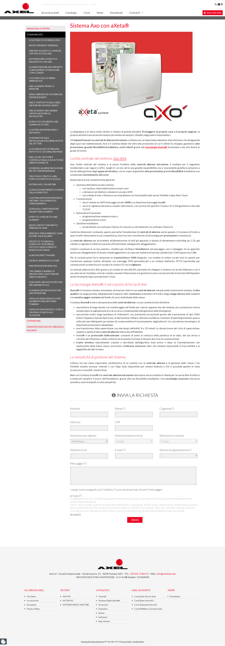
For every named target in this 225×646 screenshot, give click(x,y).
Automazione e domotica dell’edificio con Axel (43, 60)
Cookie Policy (138, 641)
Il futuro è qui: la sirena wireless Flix (42, 79)
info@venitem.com (166, 573)
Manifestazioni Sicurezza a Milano (45, 328)
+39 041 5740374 (139, 573)
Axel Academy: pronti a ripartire (41, 87)
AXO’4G (67, 596)
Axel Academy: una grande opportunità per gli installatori (43, 113)
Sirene (101, 613)
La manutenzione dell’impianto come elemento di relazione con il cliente (46, 70)
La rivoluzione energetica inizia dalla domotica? (46, 191)
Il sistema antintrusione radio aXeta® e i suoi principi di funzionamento (46, 201)
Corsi (87, 12)
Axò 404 (119, 158)
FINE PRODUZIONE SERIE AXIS (43, 266)
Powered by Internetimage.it (92, 641)
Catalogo (71, 12)
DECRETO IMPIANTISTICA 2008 (44, 260)
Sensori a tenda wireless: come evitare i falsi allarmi (46, 234)
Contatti (134, 12)
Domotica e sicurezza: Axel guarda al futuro (43, 123)
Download (116, 12)
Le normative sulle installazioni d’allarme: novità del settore (46, 141)
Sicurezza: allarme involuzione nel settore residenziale (46, 169)
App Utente (104, 621)
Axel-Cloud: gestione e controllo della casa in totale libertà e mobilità (46, 160)
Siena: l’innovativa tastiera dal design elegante (46, 95)
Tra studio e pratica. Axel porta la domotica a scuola (44, 177)
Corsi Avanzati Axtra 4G (145, 604)
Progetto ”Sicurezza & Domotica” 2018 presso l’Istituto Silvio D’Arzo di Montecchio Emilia (42, 245)
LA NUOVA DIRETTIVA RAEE (42, 255)
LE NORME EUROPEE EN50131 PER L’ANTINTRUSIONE (45, 292)
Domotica (103, 608)
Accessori (103, 604)
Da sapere (31, 604)
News (100, 12)
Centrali (102, 596)
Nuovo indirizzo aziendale (43, 45)
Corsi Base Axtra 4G (144, 600)
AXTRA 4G (68, 600)
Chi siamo (31, 596)
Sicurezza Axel (50, 12)
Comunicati (35, 34)
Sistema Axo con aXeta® (42, 184)
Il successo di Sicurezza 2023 (44, 40)
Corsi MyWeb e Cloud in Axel (148, 608)
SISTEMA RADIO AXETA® (76, 604)
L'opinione (34, 320)
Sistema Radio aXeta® (109, 600)
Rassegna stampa (38, 28)
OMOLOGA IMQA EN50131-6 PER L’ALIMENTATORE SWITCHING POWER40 (45, 301)
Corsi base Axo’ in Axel (145, 596)
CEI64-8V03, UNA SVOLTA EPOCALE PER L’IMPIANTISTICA (46, 283)
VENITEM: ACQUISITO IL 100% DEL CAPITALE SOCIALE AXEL (45, 52)
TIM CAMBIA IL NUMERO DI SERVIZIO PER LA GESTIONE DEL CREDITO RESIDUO (44, 274)
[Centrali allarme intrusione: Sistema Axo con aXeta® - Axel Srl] (19, 7)
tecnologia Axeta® (156, 147)
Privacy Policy (33, 608)
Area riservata (213, 12)
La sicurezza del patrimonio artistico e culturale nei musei (46, 150)
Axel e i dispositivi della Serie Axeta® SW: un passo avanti (44, 104)
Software (102, 617)
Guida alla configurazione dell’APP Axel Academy (44, 210)
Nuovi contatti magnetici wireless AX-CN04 (43, 226)
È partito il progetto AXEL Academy (43, 218)
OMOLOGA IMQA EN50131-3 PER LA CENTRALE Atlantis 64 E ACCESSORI (46, 312)
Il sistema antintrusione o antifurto (43, 131)
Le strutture (33, 600)
